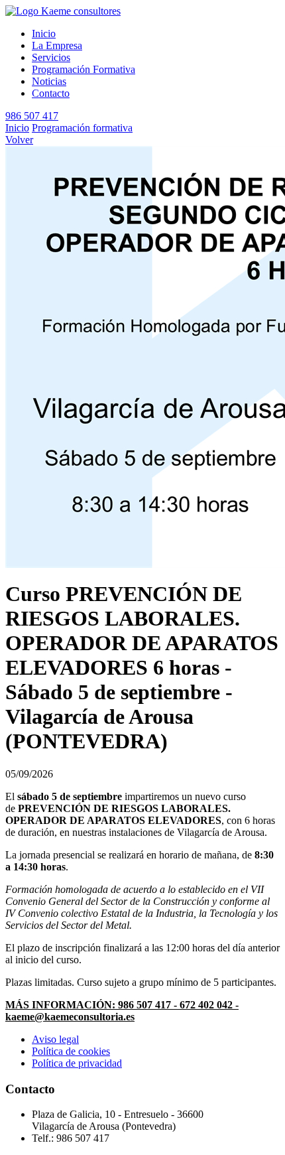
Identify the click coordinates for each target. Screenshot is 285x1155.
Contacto (51, 93)
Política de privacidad (77, 1063)
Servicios (51, 57)
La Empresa (57, 45)
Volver (19, 139)
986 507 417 (31, 115)
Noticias (49, 81)
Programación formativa (82, 127)
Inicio (44, 33)
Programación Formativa (83, 69)
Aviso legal (55, 1039)
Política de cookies (71, 1051)
